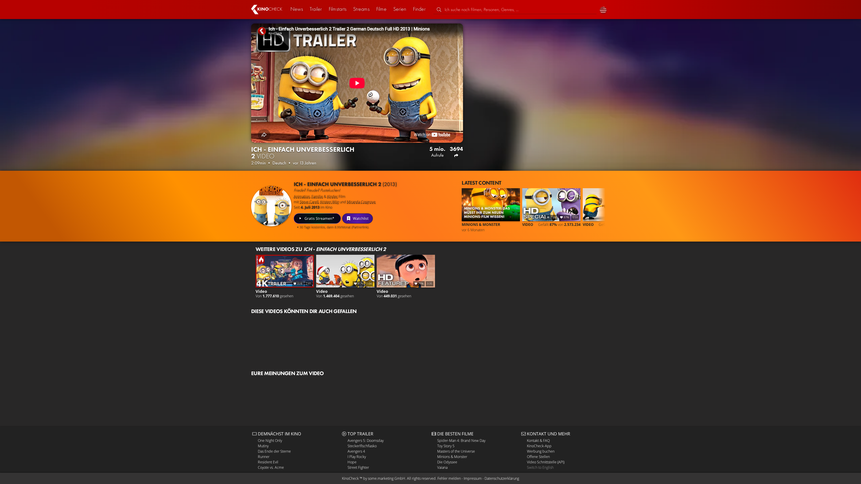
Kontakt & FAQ (538, 440)
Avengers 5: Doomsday (366, 440)
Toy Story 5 (445, 446)
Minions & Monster (452, 456)
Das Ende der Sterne (274, 451)
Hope (352, 462)
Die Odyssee (447, 462)
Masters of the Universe (456, 451)
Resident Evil (268, 462)
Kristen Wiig (329, 201)
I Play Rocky (357, 456)
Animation (302, 196)
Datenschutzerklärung (502, 478)
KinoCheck (350, 478)
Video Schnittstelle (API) (545, 462)
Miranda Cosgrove (361, 201)
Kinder (332, 196)
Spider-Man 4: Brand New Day (461, 440)
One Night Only (270, 440)
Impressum (473, 478)
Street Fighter (358, 467)
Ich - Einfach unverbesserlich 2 (345, 184)
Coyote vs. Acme (271, 467)
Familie (317, 196)
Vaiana (442, 467)
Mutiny (263, 446)
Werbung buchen (540, 451)
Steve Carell (309, 201)
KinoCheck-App (539, 446)
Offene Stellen (538, 456)
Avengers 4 (356, 451)
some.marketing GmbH (386, 478)
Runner (264, 456)
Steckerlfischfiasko (362, 446)
